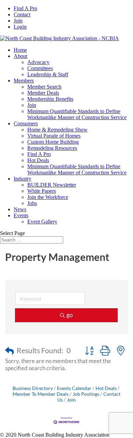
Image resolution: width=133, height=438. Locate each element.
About (20, 56)
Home (20, 50)
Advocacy (38, 62)
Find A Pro (25, 8)
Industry (22, 179)
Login (20, 27)
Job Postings (86, 394)
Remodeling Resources (52, 148)
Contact (22, 14)
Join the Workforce (47, 197)
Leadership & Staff (47, 74)
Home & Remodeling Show (57, 129)
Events (21, 215)
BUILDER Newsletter (51, 185)
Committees (40, 68)
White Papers (41, 191)
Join (18, 21)
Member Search (44, 87)
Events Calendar (74, 388)
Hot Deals (38, 160)
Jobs (32, 203)
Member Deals (43, 93)
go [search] (69, 314)
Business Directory (33, 388)
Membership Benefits (50, 99)
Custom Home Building (53, 142)
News (20, 209)
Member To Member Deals (41, 394)
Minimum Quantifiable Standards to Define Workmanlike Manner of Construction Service (77, 114)
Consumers (26, 123)
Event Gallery (42, 221)
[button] (9, 350)
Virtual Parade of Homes (53, 136)
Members (24, 80)
